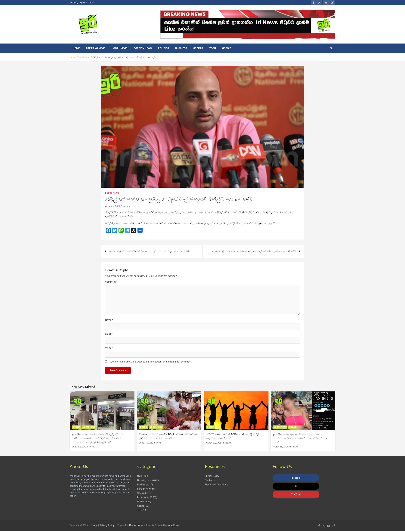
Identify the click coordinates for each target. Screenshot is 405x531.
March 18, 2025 (280, 446)
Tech (212, 48)
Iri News (92, 525)
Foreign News (143, 48)
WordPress (173, 525)
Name (109, 320)
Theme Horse (136, 525)
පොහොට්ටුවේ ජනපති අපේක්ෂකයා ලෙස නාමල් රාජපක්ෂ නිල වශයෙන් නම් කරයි (254, 251)
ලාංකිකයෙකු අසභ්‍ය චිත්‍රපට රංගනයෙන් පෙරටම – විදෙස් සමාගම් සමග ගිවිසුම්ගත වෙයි (300, 438)
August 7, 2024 (112, 206)
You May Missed (83, 387)
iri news (126, 206)
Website (109, 347)
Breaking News (96, 48)
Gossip (226, 48)
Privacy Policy (212, 476)
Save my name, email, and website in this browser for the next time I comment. (150, 361)
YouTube (296, 494)
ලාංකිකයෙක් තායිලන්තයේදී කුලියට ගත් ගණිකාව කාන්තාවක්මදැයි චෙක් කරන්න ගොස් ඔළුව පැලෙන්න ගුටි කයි (98, 438)
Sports (198, 48)
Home (76, 48)
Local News (120, 48)
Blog (139, 476)
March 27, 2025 (213, 442)
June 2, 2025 (78, 446)
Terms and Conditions (216, 484)
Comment (111, 281)
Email (108, 333)
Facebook (296, 477)
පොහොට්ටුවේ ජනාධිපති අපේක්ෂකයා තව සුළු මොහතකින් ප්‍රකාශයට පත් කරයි (149, 251)
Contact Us (211, 480)
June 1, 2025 (145, 442)
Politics (163, 48)
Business (181, 48)
